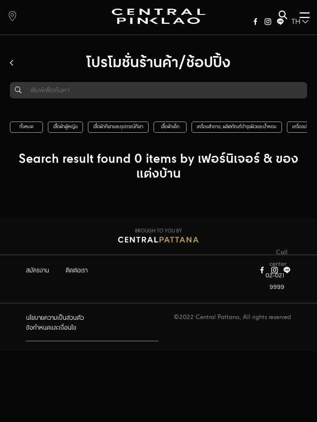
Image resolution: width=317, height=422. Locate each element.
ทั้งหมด (26, 127)
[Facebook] (255, 23)
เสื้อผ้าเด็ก (170, 127)
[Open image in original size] (158, 16)
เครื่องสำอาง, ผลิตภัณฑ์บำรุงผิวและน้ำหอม (237, 127)
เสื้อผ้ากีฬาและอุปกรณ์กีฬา (118, 127)
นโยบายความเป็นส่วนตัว (55, 318)
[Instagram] (268, 23)
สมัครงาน (37, 270)
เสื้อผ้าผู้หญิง (65, 127)
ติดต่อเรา (77, 270)
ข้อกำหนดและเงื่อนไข (51, 328)
